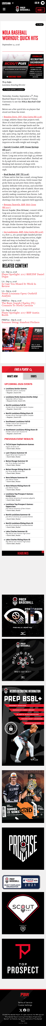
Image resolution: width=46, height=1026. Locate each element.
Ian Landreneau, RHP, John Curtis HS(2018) (23, 231)
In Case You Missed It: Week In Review (19, 285)
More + (40, 10)
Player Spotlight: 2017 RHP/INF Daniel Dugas (23, 275)
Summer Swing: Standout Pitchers (20, 322)
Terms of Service (25, 1002)
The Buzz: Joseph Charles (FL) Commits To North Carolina (18, 304)
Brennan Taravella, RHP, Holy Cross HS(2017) (19, 206)
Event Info (17, 393)
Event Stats (11, 449)
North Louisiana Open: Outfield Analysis (19, 294)
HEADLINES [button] (23, 553)
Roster (18, 449)
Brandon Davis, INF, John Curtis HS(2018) (23, 116)
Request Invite (12, 401)
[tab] (12, 376)
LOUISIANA (6, 3)
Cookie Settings (25, 1005)
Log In (37, 3)
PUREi (25, 1023)
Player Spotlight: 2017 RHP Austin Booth (20, 313)
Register (10, 393)
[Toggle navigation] (4, 9)
